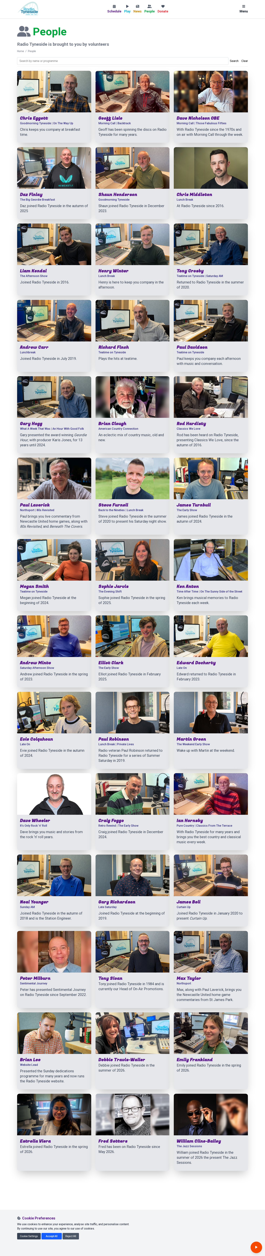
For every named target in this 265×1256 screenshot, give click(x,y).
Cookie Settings (29, 1236)
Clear (244, 61)
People (32, 51)
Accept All (52, 1236)
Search (234, 61)
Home (20, 51)
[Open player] (256, 1247)
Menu (244, 11)
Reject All (70, 1236)
